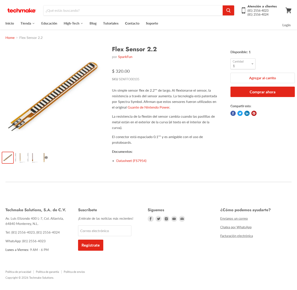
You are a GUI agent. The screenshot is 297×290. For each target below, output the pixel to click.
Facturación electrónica (236, 236)
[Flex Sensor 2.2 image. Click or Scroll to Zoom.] (53, 97)
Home (10, 38)
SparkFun (125, 56)
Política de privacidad (18, 272)
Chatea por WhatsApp (236, 227)
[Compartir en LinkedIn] (247, 113)
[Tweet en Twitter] (240, 113)
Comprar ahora (262, 91)
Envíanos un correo (234, 218)
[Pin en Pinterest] (254, 113)
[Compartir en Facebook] (233, 113)
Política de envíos (74, 272)
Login (286, 25)
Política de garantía (47, 272)
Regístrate (91, 245)
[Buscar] (228, 10)
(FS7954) (131, 160)
